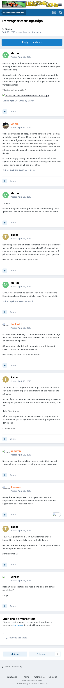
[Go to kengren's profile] (5, 453)
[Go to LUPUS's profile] (5, 125)
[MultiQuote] (4, 111)
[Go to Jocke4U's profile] (5, 326)
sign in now (18, 625)
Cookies (52, 677)
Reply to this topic (32, 42)
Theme (26, 677)
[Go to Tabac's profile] (5, 237)
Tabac (14, 234)
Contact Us (40, 677)
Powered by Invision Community (32, 683)
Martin (8, 29)
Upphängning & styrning (29, 32)
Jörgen (15, 576)
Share (16, 654)
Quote (13, 111)
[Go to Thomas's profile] (5, 489)
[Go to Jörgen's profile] (5, 579)
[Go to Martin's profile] (5, 55)
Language (12, 677)
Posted (21, 57)
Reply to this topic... (18, 637)
